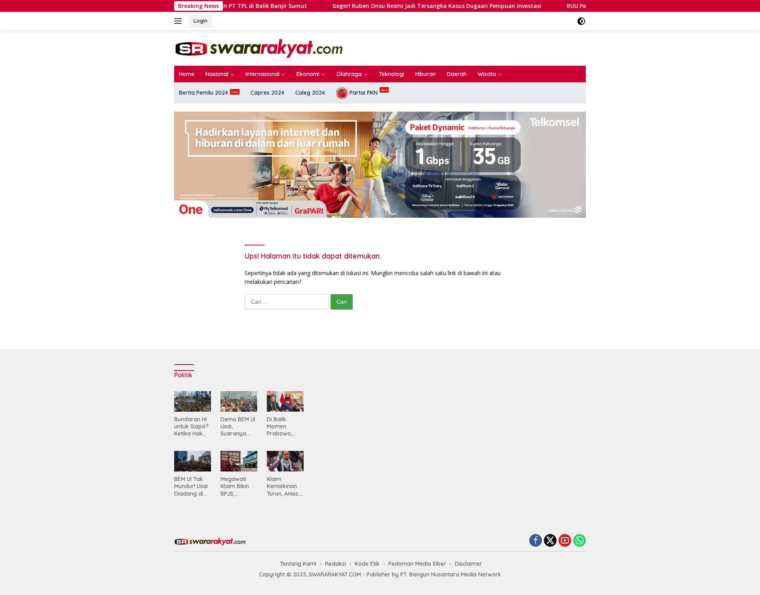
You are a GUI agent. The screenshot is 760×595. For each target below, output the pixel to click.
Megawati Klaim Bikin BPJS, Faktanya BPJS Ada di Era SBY (236, 486)
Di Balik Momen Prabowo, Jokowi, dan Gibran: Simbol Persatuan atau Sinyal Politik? (283, 426)
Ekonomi (307, 74)
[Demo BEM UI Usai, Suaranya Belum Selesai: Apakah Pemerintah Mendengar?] (238, 401)
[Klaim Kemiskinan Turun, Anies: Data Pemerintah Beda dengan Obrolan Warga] (285, 461)
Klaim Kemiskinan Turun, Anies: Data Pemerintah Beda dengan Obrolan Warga (284, 486)
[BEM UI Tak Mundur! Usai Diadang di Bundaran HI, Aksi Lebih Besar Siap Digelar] (192, 461)
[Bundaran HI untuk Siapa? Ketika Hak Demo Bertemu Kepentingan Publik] (192, 401)
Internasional (262, 74)
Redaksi (335, 563)
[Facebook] (535, 541)
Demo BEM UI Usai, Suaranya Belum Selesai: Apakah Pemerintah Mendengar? (237, 426)
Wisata (487, 74)
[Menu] (179, 21)
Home (186, 74)
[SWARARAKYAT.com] (258, 47)
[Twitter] (550, 541)
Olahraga (349, 74)
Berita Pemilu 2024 (203, 92)
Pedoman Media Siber (417, 563)
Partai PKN (363, 92)
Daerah (457, 74)
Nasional (216, 74)
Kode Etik (367, 563)
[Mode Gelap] (581, 21)
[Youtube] (565, 541)
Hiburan (425, 74)
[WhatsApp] (579, 541)
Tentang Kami (298, 563)
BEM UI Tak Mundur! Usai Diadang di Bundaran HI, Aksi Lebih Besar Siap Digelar (191, 486)
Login (200, 20)
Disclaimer (468, 563)
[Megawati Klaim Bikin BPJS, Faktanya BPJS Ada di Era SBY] (238, 461)
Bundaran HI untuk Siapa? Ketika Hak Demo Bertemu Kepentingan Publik (191, 426)
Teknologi (391, 74)
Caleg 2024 (310, 92)
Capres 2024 (267, 92)
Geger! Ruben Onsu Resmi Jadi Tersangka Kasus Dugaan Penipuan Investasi (349, 6)
